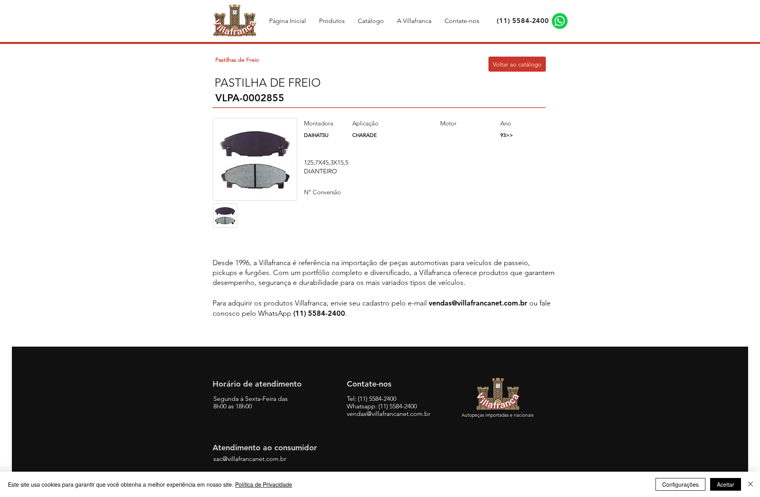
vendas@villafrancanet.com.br (478, 302)
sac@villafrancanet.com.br (249, 459)
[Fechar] (750, 484)
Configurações (680, 484)
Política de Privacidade (263, 484)
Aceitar (725, 484)
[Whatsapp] (560, 21)
